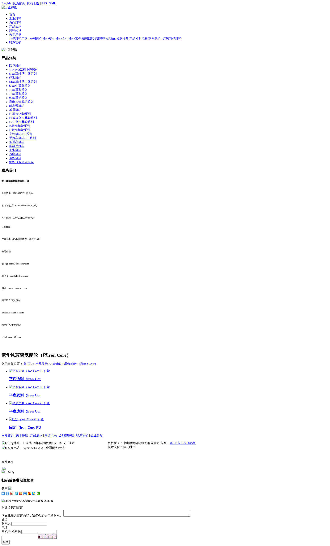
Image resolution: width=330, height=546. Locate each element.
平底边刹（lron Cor (25, 379)
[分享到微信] (38, 493)
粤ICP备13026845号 (183, 443)
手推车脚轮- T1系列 (22, 138)
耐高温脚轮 (16, 105)
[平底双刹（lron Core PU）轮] (29, 387)
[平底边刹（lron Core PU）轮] (29, 371)
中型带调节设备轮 (21, 162)
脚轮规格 (15, 30)
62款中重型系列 (20, 85)
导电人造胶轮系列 (21, 101)
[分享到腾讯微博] (16, 493)
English (6, 3)
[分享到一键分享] (7, 493)
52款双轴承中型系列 (23, 73)
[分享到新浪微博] (12, 493)
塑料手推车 (16, 146)
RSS (44, 3)
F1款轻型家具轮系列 (23, 118)
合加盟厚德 (66, 435)
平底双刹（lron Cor (25, 395)
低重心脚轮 (16, 142)
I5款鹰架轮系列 (19, 126)
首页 (12, 14)
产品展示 (15, 26)
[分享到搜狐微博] (29, 493)
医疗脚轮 (15, 65)
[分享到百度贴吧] (25, 493)
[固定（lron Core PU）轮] (26, 419)
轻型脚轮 (15, 77)
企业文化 (62, 38)
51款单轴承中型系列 (23, 81)
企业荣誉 (75, 38)
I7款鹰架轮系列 (19, 130)
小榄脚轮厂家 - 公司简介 (25, 38)
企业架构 (49, 38)
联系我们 (15, 42)
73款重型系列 (18, 93)
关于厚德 (15, 34)
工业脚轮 (15, 18)
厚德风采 (50, 435)
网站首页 (8, 435)
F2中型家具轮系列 (21, 122)
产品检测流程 (138, 38)
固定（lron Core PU (25, 428)
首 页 (27, 363)
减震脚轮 (15, 109)
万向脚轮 (15, 22)
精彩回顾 (88, 38)
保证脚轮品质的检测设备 (112, 38)
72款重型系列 (18, 89)
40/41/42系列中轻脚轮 (23, 69)
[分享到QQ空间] (34, 493)
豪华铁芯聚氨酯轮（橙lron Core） (75, 363)
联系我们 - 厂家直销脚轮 (164, 38)
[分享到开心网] (20, 493)
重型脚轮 (15, 158)
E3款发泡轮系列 (20, 114)
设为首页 (19, 3)
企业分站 (97, 435)
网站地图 (33, 3)
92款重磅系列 (18, 97)
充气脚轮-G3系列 (20, 134)
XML (52, 3)
